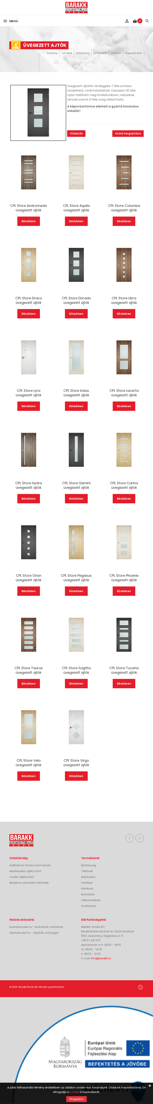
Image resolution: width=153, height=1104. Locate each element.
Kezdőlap (52, 53)
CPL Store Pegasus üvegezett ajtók (76, 577)
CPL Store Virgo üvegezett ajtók (76, 762)
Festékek (87, 883)
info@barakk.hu (101, 958)
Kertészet (87, 888)
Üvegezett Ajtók (133, 53)
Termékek (67, 53)
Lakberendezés (91, 900)
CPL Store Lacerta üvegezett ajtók (124, 392)
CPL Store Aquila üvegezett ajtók (76, 207)
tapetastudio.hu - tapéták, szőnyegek (34, 933)
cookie (74, 1092)
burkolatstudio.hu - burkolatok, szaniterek (36, 927)
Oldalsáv (76, 133)
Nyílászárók (100, 53)
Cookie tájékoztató (21, 877)
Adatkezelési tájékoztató (25, 871)
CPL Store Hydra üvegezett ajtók (28, 485)
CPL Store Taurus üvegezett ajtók (29, 670)
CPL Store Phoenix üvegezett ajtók (124, 577)
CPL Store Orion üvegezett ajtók (28, 577)
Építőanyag (83, 53)
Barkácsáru (88, 877)
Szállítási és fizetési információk (30, 865)
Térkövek (87, 871)
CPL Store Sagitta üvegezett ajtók (76, 670)
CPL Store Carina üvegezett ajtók (124, 485)
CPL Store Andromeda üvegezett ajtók (28, 207)
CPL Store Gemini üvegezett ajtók (76, 485)
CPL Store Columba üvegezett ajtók (124, 207)
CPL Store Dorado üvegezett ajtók (76, 300)
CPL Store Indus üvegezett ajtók (76, 392)
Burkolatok (88, 894)
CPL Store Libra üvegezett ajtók (124, 300)
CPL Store (116, 53)
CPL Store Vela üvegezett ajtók (28, 762)
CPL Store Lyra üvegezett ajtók (28, 392)
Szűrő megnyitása (128, 133)
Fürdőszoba (88, 906)
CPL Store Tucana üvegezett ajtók (124, 670)
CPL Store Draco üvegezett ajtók (28, 300)
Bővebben (29, 221)
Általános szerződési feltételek (29, 883)
